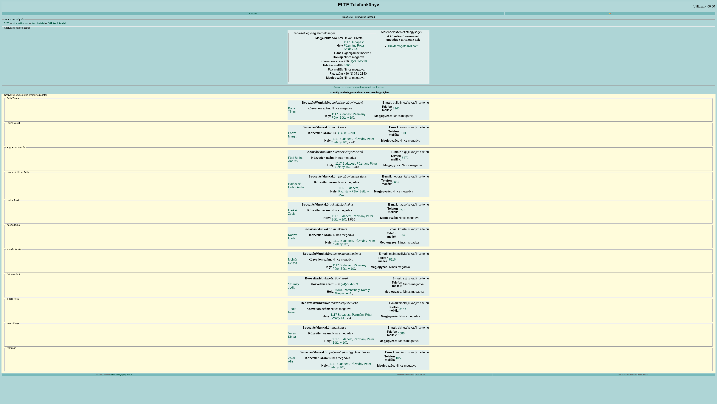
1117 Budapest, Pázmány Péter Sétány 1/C (354, 45)
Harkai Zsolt (292, 212)
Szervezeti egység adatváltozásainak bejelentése (358, 87)
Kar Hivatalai (38, 23)
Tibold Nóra (292, 310)
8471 (405, 157)
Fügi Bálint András (295, 159)
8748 (402, 210)
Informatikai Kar (20, 23)
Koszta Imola (292, 236)
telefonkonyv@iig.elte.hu (122, 375)
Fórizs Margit (292, 134)
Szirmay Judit (293, 286)
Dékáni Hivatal (57, 23)
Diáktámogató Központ (403, 46)
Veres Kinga (292, 335)
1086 (401, 333)
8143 (396, 108)
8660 (347, 65)
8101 (403, 133)
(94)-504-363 (349, 284)
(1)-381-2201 (346, 133)
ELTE (6, 23)
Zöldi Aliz (291, 359)
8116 (392, 259)
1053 (399, 358)
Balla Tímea (292, 110)
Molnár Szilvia (292, 261)
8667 (395, 182)
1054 (401, 235)
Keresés (253, 14)
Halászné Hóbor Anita (296, 185)
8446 (402, 308)
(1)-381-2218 (358, 61)
